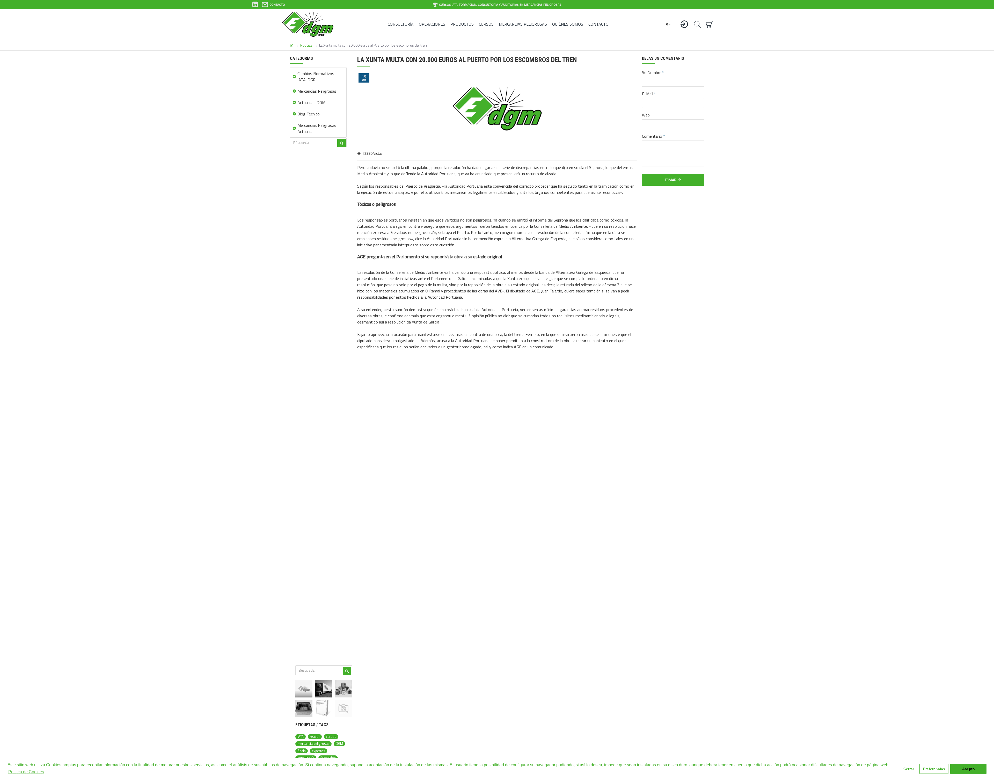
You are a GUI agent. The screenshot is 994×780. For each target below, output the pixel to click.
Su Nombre (651, 72)
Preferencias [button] (934, 769)
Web (646, 115)
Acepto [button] (968, 769)
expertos (318, 750)
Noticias (306, 45)
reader (315, 736)
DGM (339, 743)
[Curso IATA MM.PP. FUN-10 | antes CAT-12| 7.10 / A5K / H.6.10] (343, 708)
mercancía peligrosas (313, 743)
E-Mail (647, 94)
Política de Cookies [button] (26, 772)
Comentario (652, 136)
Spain (301, 750)
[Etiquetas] (343, 688)
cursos (331, 736)
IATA (300, 736)
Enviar (670, 179)
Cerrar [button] (908, 769)
